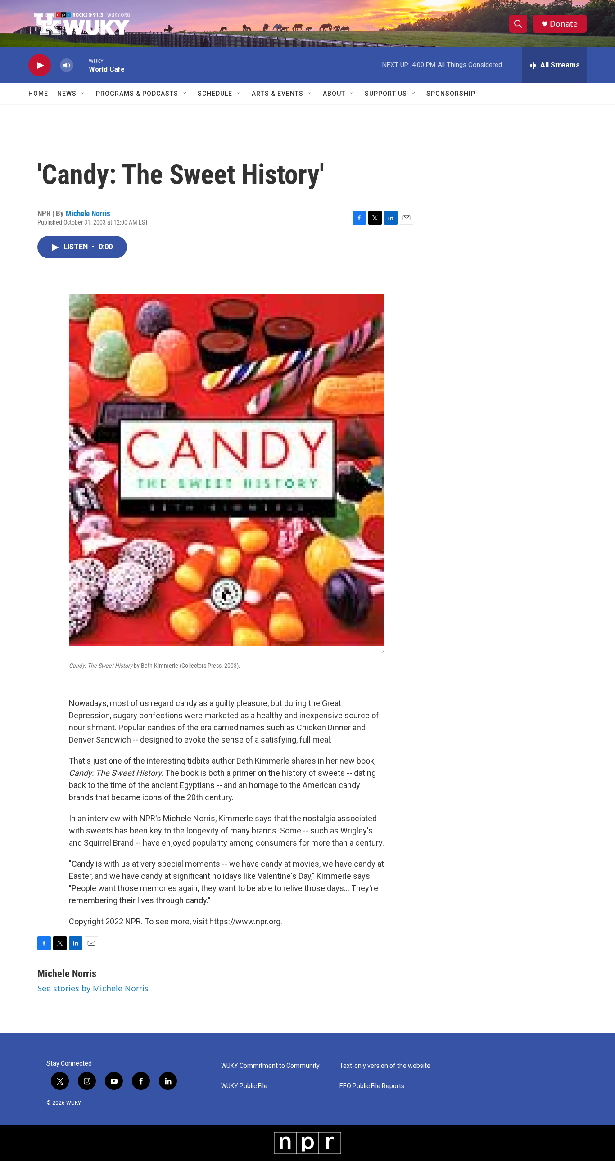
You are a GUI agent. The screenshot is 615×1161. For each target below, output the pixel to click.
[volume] (66, 65)
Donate (564, 23)
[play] (39, 65)
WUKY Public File (244, 1086)
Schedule (215, 93)
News (67, 93)
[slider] (81, 65)
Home (38, 93)
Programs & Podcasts (137, 93)
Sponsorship (450, 93)
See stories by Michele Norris (93, 988)
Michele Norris (88, 213)
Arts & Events (277, 93)
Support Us (386, 93)
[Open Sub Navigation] (83, 93)
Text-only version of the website (384, 1065)
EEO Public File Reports (371, 1086)
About (334, 93)
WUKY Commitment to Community (270, 1065)
